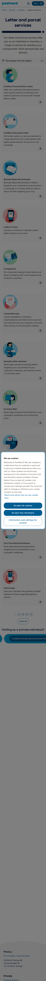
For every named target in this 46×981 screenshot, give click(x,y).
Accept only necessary (23, 513)
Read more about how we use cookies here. (21, 496)
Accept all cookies (23, 505)
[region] (23, 490)
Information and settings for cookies (23, 521)
